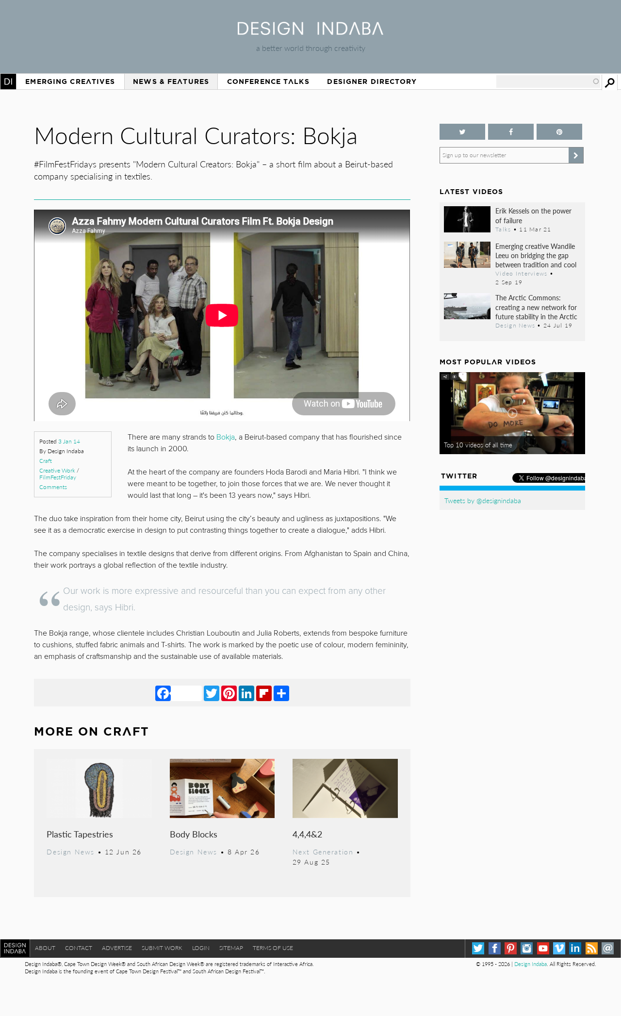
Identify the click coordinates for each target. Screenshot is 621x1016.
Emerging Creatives (70, 81)
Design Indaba (530, 963)
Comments (53, 487)
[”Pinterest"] (559, 132)
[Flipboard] (264, 693)
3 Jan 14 (69, 441)
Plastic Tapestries (80, 834)
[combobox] (548, 81)
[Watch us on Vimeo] (559, 948)
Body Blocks (193, 834)
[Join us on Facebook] (511, 132)
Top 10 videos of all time (478, 445)
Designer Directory (372, 81)
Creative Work (57, 470)
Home (8, 81)
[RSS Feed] (592, 948)
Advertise (117, 948)
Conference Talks (268, 81)
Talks (503, 229)
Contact (78, 948)
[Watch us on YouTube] (543, 948)
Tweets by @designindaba (482, 500)
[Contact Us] (608, 948)
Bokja (225, 437)
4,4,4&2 (307, 834)
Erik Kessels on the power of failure (533, 215)
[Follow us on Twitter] (462, 132)
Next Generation (323, 851)
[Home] (310, 31)
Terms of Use (273, 948)
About (45, 948)
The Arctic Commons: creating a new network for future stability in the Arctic (536, 307)
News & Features (171, 81)
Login (201, 948)
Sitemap (231, 948)
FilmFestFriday (57, 477)
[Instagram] (527, 948)
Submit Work (162, 948)
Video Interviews (521, 273)
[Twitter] (211, 693)
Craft (45, 461)
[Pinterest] (229, 693)
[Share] (281, 693)
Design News (70, 851)
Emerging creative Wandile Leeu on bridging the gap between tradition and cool (535, 255)
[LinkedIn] (246, 693)
